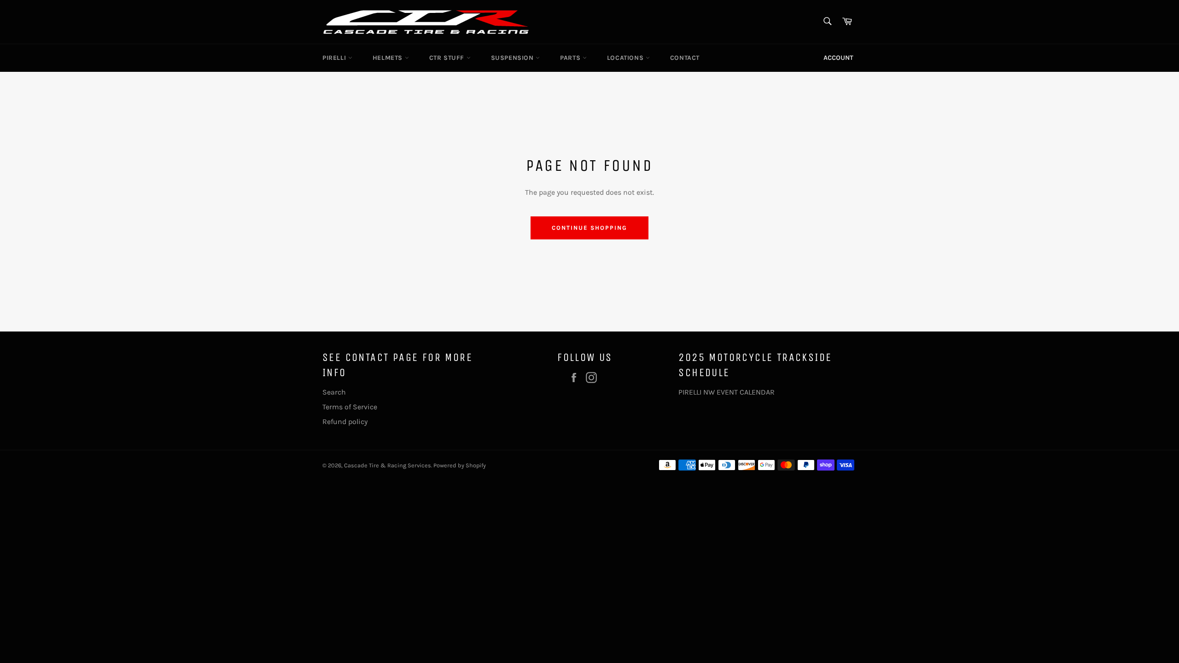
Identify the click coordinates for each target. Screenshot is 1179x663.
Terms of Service (349, 406)
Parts (571, 58)
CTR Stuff (448, 58)
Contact (685, 58)
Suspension (513, 58)
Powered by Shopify (459, 465)
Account (838, 58)
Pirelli (335, 58)
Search (334, 392)
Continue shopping (589, 227)
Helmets (389, 58)
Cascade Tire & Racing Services (387, 465)
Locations (626, 58)
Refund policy (345, 421)
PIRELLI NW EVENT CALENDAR (726, 392)
